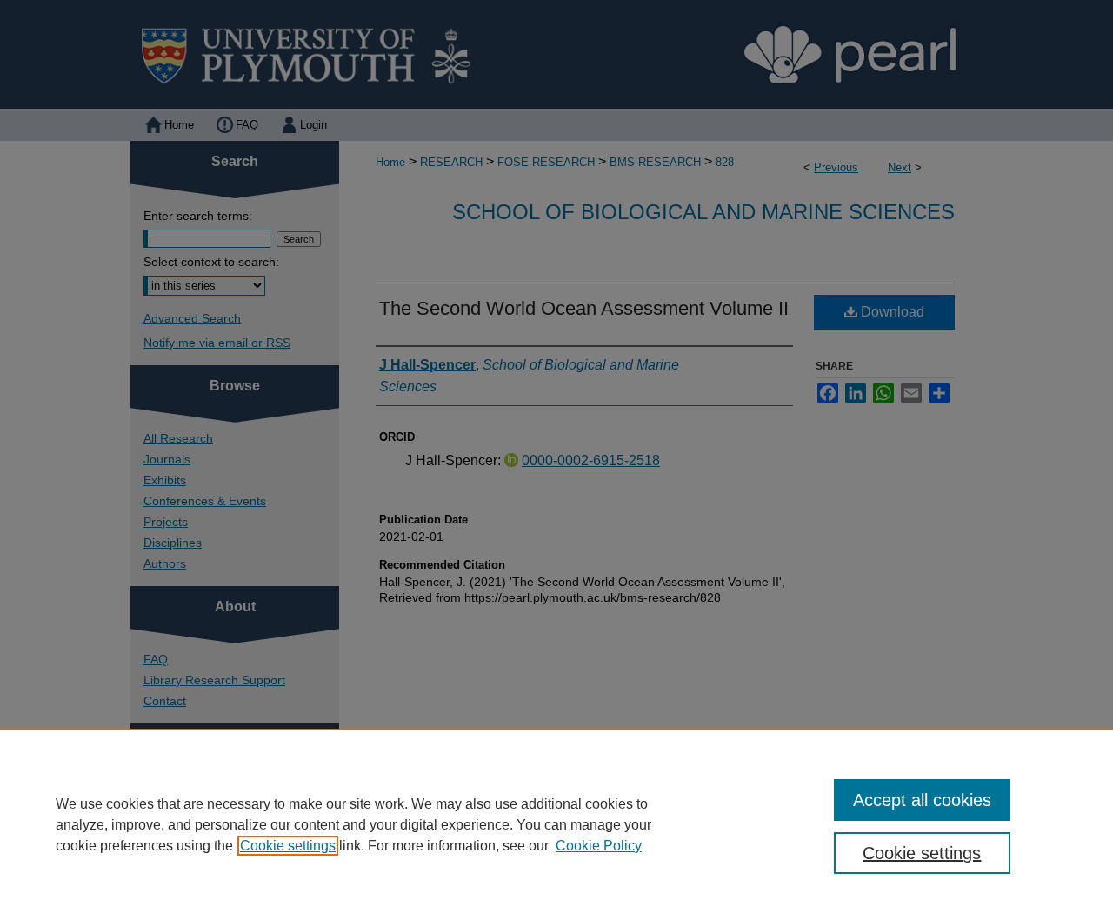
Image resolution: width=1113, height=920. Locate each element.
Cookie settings (288, 845)
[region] (556, 824)
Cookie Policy (599, 845)
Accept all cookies (922, 800)
